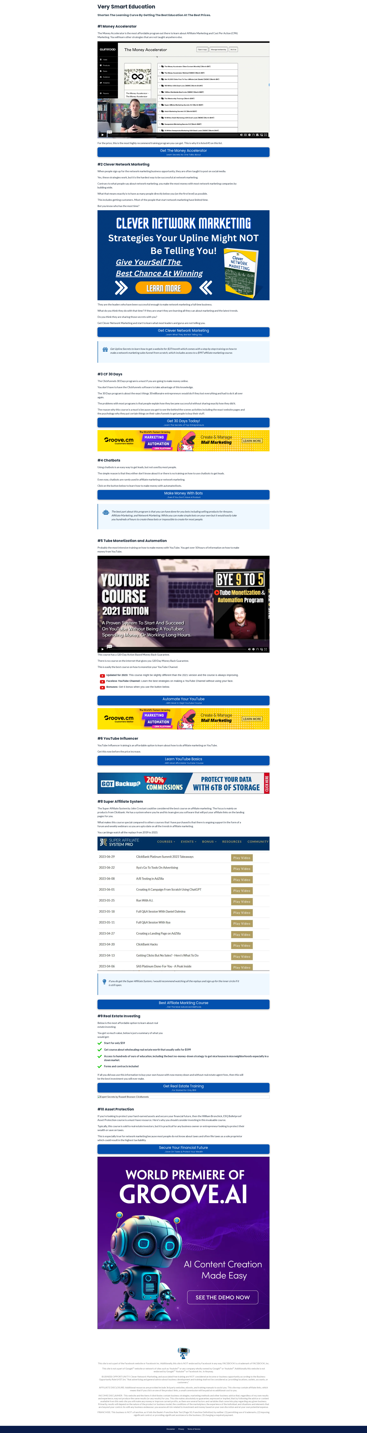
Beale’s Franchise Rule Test (170, 1412)
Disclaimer (171, 1429)
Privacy (181, 1429)
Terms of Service (194, 1429)
